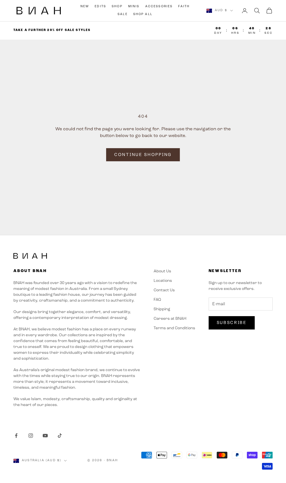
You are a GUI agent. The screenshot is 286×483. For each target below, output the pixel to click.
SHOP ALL (142, 14)
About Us (162, 271)
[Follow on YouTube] (45, 435)
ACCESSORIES (159, 6)
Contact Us (164, 290)
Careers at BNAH (170, 319)
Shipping (162, 309)
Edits (100, 6)
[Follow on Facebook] (16, 435)
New (84, 6)
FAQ (157, 300)
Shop (117, 6)
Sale (123, 14)
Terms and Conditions (174, 328)
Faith (184, 6)
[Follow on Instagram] (31, 435)
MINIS (134, 6)
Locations (163, 281)
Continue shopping (143, 154)
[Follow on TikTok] (60, 435)
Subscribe (232, 322)
